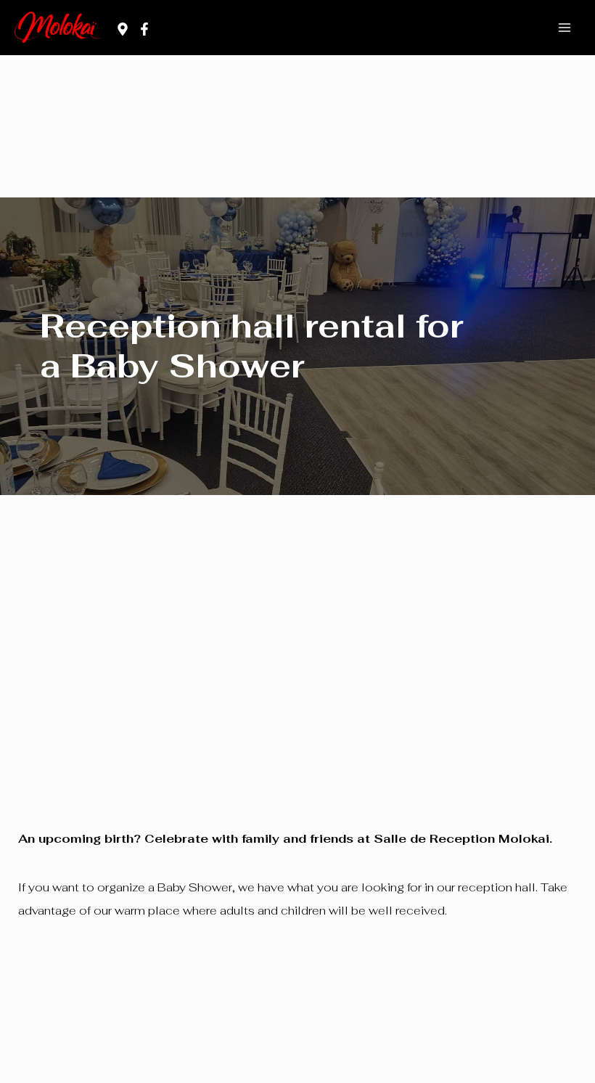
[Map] (122, 29)
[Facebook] (144, 29)
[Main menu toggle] (564, 28)
